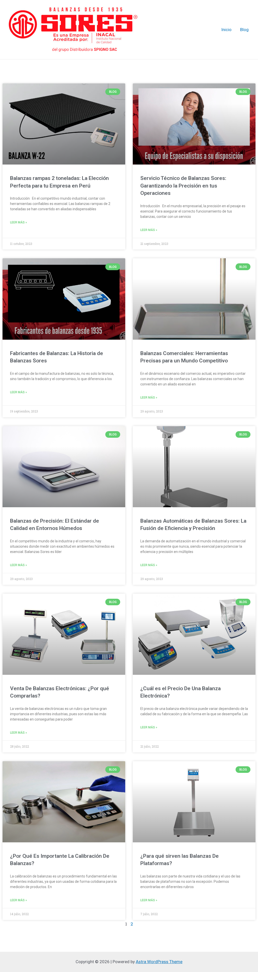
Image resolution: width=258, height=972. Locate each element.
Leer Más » (18, 222)
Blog (244, 29)
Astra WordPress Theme (159, 961)
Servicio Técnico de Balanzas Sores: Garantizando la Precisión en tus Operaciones (183, 185)
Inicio (226, 29)
